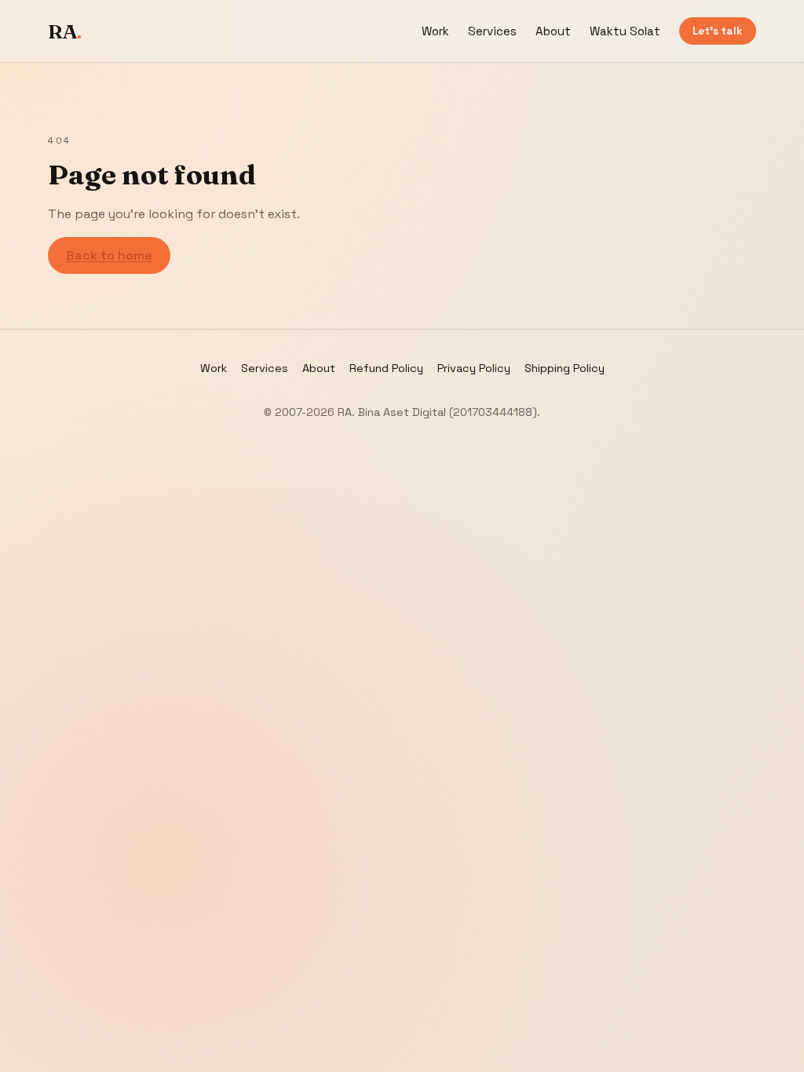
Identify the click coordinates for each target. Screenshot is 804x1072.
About (553, 31)
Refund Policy (386, 368)
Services (492, 31)
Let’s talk (718, 31)
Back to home (109, 255)
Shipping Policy (564, 368)
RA (65, 31)
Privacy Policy (473, 368)
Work (435, 31)
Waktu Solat (625, 31)
